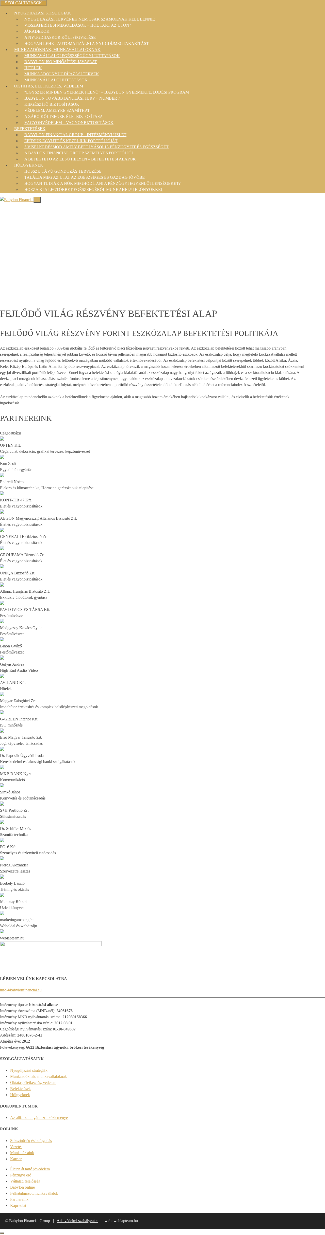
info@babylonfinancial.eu (21, 990)
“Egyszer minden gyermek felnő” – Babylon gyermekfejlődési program (106, 92)
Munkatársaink (22, 1153)
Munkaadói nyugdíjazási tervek (61, 74)
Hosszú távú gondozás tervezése (63, 171)
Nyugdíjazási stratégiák (42, 13)
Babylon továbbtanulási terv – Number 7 (72, 98)
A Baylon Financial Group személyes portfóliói (78, 153)
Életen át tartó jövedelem (30, 1169)
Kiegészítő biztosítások (51, 104)
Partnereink (19, 1199)
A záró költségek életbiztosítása (63, 116)
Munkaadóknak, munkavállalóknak (57, 49)
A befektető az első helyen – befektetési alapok (80, 159)
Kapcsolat (18, 1205)
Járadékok (37, 31)
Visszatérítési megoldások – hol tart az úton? (77, 25)
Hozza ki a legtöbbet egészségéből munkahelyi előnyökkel (93, 189)
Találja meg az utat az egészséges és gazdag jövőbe (84, 177)
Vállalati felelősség (25, 1181)
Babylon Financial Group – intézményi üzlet (75, 135)
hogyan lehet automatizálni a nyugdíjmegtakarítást (86, 43)
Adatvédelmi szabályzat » (77, 1221)
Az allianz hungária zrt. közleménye (39, 1117)
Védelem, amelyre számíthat (57, 110)
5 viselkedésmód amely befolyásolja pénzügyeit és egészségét (96, 147)
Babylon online (22, 1187)
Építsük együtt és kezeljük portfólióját (71, 141)
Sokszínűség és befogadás (31, 1140)
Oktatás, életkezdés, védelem (48, 86)
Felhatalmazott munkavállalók (34, 1193)
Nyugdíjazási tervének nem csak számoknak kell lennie (89, 19)
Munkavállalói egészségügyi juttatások (72, 55)
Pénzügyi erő (20, 1175)
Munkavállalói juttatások (56, 80)
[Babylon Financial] (17, 199)
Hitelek (33, 68)
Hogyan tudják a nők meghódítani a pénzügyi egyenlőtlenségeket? (102, 183)
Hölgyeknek (28, 165)
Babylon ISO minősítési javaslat (60, 62)
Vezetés (16, 1147)
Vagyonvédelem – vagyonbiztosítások (68, 122)
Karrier (16, 1159)
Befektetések (29, 128)
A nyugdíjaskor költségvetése (60, 37)
